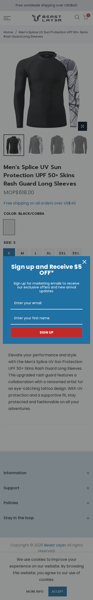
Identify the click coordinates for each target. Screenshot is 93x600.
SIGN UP (46, 332)
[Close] (84, 262)
